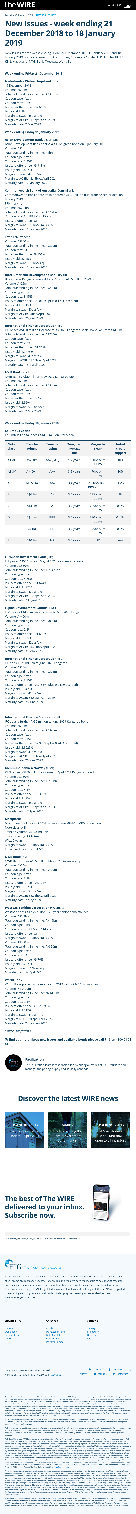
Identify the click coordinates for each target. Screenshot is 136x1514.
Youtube (102, 1373)
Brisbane (92, 1335)
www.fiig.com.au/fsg (61, 1467)
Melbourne (93, 1332)
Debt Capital (53, 1335)
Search (128, 4)
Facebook (116, 1369)
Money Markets (54, 1342)
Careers (9, 1338)
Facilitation (34, 1059)
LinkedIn (97, 1369)
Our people (11, 1332)
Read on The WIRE (24, 1146)
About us (56, 1374)
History (9, 1328)
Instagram (122, 1373)
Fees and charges (14, 1335)
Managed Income (55, 1332)
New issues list (46, 15)
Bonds (49, 1328)
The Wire (20, 5)
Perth (90, 1338)
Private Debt (53, 1338)
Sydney (91, 1328)
